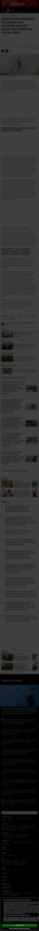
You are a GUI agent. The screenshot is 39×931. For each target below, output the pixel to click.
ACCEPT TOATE (19, 925)
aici (10, 910)
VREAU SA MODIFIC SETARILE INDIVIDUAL (19, 928)
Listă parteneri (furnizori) (7, 922)
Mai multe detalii (30, 904)
